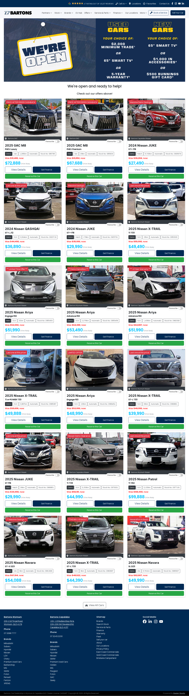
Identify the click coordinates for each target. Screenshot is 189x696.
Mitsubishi (8, 643)
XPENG (7, 683)
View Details (18, 169)
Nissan (7, 652)
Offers (87, 13)
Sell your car (101, 639)
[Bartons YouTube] (180, 3)
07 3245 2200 (56, 636)
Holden (53, 665)
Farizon (7, 680)
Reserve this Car (32, 176)
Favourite (50, 141)
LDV (6, 655)
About (99, 642)
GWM (6, 671)
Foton (6, 674)
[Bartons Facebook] (173, 3)
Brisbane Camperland (106, 658)
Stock (57, 13)
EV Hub (79, 13)
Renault (7, 677)
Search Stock (102, 624)
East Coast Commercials (107, 652)
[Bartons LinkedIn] (183, 3)
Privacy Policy (102, 649)
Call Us (122, 3)
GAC (52, 677)
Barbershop (9, 665)
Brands (67, 13)
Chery (6, 658)
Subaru (7, 646)
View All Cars (96, 605)
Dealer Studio (179, 693)
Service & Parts (101, 13)
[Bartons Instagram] (176, 3)
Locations (136, 3)
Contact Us (164, 3)
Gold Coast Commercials (107, 655)
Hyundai (7, 649)
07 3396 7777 (10, 633)
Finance (117, 13)
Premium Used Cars (13, 661)
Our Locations (131, 13)
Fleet (98, 636)
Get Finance (46, 169)
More (142, 13)
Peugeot (54, 671)
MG (5, 668)
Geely (52, 680)
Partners (46, 13)
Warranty (100, 633)
